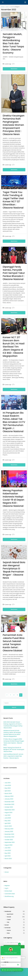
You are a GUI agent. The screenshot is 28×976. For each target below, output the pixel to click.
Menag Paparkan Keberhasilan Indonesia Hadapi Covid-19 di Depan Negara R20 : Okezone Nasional (13, 498)
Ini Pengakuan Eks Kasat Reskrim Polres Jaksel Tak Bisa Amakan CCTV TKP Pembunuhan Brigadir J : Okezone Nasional (14, 422)
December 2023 (9, 801)
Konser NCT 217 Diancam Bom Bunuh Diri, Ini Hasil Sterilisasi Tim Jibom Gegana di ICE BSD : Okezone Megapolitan (13, 347)
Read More (14, 69)
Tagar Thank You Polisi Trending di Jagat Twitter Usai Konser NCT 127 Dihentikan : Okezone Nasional (13, 200)
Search (14, 707)
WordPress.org (9, 896)
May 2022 (7, 853)
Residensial (8, 911)
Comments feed (10, 893)
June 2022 (8, 850)
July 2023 (7, 815)
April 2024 (8, 791)
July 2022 (7, 848)
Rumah (9, 917)
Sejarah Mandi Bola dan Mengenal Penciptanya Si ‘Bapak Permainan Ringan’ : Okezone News (14, 570)
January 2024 (9, 799)
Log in (6, 888)
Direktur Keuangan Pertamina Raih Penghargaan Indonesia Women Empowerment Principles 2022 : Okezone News (13, 125)
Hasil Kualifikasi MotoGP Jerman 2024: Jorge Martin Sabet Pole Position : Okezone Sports (13, 756)
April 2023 (7, 823)
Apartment (10, 914)
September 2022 (9, 842)
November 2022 (9, 837)
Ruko (8, 933)
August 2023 (8, 812)
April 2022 (7, 856)
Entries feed (8, 891)
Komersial (7, 927)
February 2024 (9, 796)
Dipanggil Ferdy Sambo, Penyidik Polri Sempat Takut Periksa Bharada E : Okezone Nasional (14, 273)
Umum (7, 872)
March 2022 (8, 858)
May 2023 (7, 820)
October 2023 (9, 807)
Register (7, 885)
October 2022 (9, 839)
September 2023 (9, 810)
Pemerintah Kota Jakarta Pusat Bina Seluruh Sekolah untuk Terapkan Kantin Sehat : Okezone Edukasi (13, 642)
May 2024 (8, 788)
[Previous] (7, 695)
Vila (8, 922)
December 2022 (9, 834)
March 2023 (8, 826)
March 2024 (8, 793)
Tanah (9, 919)
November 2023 (9, 804)
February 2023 (9, 829)
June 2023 (8, 818)
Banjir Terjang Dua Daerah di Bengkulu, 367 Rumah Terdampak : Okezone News (14, 749)
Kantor (9, 930)
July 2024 (7, 782)
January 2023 (9, 831)
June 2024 (8, 785)
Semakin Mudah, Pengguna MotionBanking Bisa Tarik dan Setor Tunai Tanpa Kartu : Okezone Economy (13, 43)
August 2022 (8, 845)
